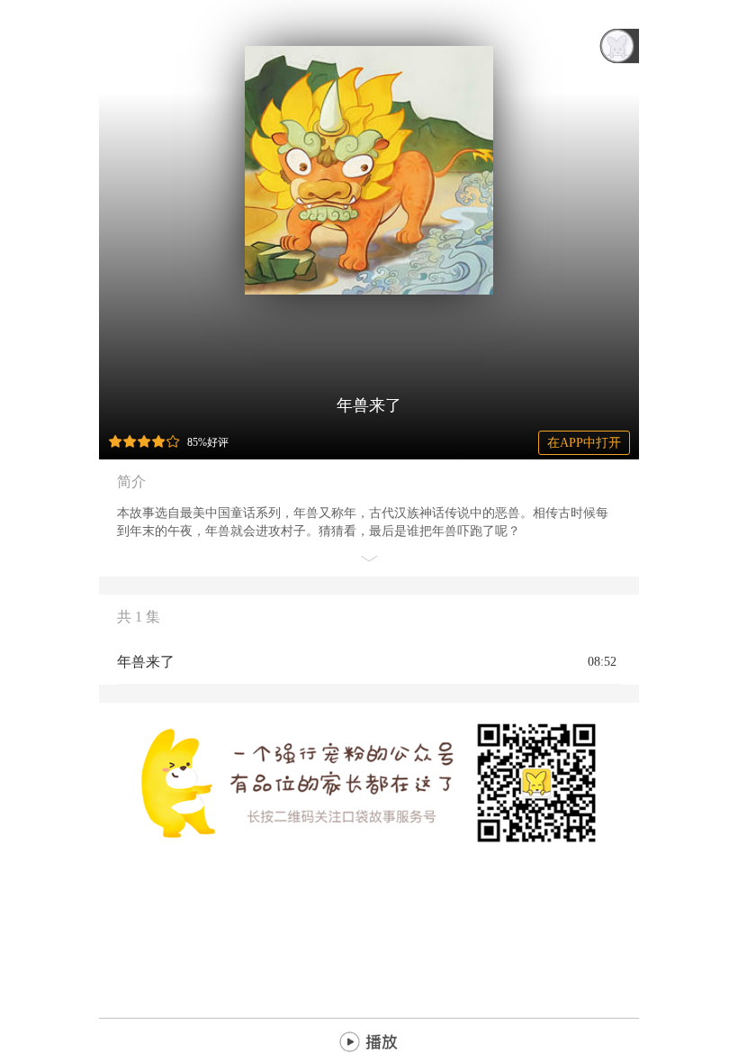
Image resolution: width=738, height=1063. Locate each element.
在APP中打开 (584, 443)
